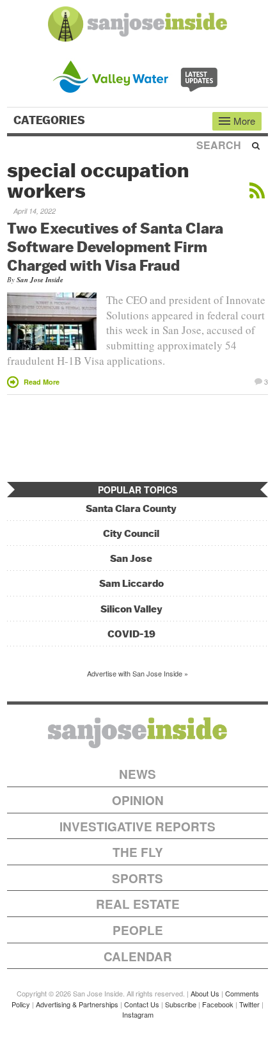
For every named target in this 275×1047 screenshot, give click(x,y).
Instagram (137, 1014)
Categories (50, 120)
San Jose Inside (40, 280)
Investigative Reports (137, 826)
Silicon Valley (131, 609)
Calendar (138, 956)
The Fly (138, 852)
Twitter (249, 1004)
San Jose (131, 558)
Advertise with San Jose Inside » (137, 673)
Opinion (138, 800)
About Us (205, 993)
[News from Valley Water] (138, 75)
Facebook (217, 1004)
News (137, 774)
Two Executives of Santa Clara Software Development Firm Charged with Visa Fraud (115, 246)
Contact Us (141, 1004)
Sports (137, 878)
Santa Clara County (131, 508)
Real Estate (138, 904)
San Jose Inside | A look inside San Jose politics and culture (137, 732)
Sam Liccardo (131, 583)
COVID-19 (131, 634)
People (138, 930)
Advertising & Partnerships (77, 1004)
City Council (131, 533)
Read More (41, 382)
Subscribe (180, 1004)
